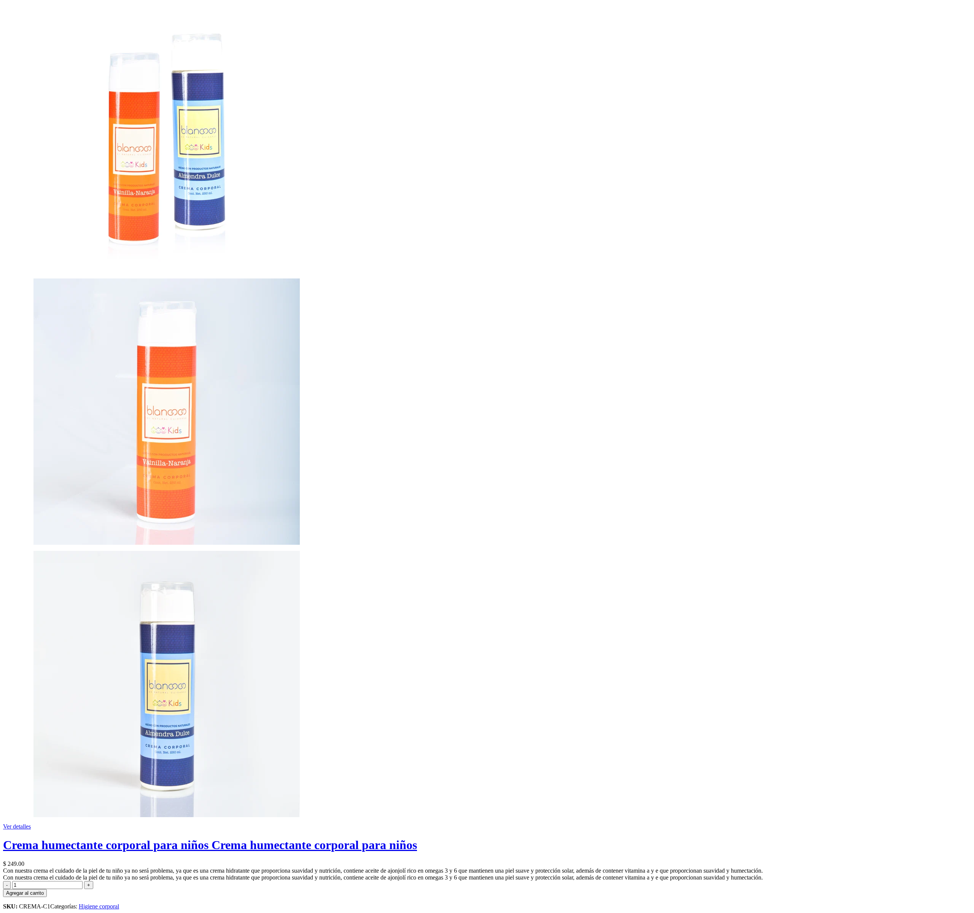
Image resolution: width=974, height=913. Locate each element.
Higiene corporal (99, 906)
